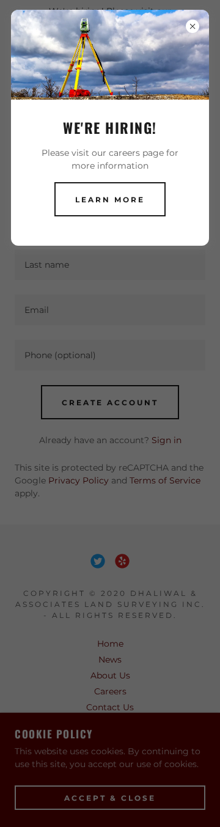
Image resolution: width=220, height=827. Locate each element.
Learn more (110, 199)
